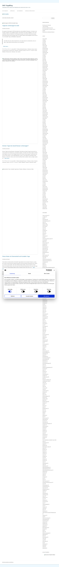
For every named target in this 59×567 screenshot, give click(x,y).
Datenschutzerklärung (30, 10)
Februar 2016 (45, 186)
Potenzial (44, 431)
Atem (36, 50)
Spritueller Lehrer (45, 489)
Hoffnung (44, 337)
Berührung (44, 245)
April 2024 (44, 75)
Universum (44, 511)
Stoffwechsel (45, 494)
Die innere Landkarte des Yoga (48, 27)
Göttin (44, 320)
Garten (44, 309)
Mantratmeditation (46, 396)
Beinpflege (44, 244)
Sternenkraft (45, 493)
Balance (44, 241)
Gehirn (44, 311)
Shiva (43, 475)
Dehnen (44, 264)
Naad (43, 412)
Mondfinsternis (45, 408)
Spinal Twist (45, 487)
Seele (43, 461)
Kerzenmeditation (45, 352)
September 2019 (45, 142)
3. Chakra (44, 216)
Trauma (44, 508)
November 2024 (45, 66)
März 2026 (44, 44)
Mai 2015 (44, 194)
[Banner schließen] (54, 270)
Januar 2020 (45, 138)
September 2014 (45, 201)
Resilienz (44, 449)
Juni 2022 (44, 104)
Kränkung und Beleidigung (47, 367)
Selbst (44, 464)
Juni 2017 (44, 175)
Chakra (44, 257)
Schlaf (44, 457)
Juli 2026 (44, 40)
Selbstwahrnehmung (46, 468)
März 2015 (44, 197)
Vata (43, 516)
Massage (44, 397)
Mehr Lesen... (5, 46)
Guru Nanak (44, 326)
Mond (43, 407)
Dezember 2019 (45, 140)
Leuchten (44, 383)
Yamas (44, 538)
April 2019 (44, 149)
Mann (43, 393)
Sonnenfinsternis (45, 486)
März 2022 (44, 108)
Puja (43, 438)
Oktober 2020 (45, 131)
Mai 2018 (44, 163)
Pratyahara (44, 435)
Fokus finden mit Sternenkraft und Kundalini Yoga (16, 256)
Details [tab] (29, 273)
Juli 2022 (44, 103)
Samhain (44, 453)
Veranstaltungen (45, 519)
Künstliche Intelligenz (46, 379)
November (44, 420)
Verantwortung (45, 520)
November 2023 (45, 82)
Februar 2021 (45, 126)
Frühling (44, 308)
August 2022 (45, 101)
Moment (44, 405)
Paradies (44, 424)
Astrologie (44, 230)
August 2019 (45, 144)
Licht (43, 385)
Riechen (44, 450)
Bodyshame (44, 256)
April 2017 (44, 178)
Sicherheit (44, 476)
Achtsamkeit (45, 219)
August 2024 (45, 70)
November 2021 (45, 114)
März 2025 (44, 60)
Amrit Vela (44, 226)
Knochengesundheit (46, 357)
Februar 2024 (45, 78)
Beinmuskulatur (45, 242)
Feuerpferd (44, 301)
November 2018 (45, 156)
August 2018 (45, 159)
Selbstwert (44, 471)
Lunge (44, 389)
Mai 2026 (44, 42)
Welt (43, 530)
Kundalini (44, 375)
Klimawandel (45, 356)
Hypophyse (44, 341)
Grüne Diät (44, 323)
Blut (43, 253)
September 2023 (45, 85)
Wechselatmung (45, 527)
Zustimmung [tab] (12, 273)
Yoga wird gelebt (45, 26)
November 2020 (45, 130)
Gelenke (44, 315)
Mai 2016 (44, 185)
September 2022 (45, 100)
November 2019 (45, 141)
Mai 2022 (44, 105)
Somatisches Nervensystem (47, 482)
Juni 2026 (44, 41)
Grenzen (44, 322)
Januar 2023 (45, 96)
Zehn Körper (45, 541)
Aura (43, 237)
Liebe (43, 386)
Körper (44, 364)
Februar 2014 (45, 205)
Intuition (20, 162)
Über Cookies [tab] (47, 273)
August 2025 (45, 53)
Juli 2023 (44, 88)
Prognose (27, 162)
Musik (44, 409)
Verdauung (44, 522)
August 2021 (45, 118)
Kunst (43, 378)
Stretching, (44, 497)
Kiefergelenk (45, 353)
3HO (43, 218)
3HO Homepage (20, 10)
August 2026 (45, 38)
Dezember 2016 (45, 181)
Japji (43, 348)
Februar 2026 (45, 45)
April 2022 (44, 107)
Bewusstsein (45, 249)
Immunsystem (45, 344)
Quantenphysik (45, 442)
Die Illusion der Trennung (47, 25)
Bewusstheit (45, 248)
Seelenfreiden (45, 463)
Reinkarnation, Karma (46, 446)
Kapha (44, 349)
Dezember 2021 (45, 112)
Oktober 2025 (45, 51)
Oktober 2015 (45, 190)
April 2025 (44, 59)
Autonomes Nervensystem (47, 238)
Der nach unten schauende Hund (48, 267)
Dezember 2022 (45, 97)
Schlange (44, 459)
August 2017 (45, 174)
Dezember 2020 (45, 129)
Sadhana (44, 452)
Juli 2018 (44, 160)
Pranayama (16, 50)
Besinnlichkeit (45, 246)
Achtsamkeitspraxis (46, 220)
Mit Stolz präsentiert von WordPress (7, 562)
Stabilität (44, 490)
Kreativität (44, 368)
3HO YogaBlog (7, 5)
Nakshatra (44, 415)
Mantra (44, 394)
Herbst (44, 331)
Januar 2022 (45, 111)
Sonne (44, 483)
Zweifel (44, 546)
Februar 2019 (45, 152)
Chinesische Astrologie (46, 259)
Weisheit (44, 528)
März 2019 (44, 151)
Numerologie (45, 422)
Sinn (43, 478)
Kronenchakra (45, 374)
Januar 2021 (45, 127)
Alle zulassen (46, 296)
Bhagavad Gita (45, 252)
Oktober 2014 (45, 200)
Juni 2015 (44, 193)
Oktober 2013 (45, 208)
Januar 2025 (45, 63)
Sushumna (44, 500)
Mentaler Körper (45, 401)
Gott (43, 319)
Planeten (44, 430)
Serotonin (44, 472)
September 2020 (45, 133)
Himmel (44, 335)
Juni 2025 (44, 56)
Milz (43, 404)
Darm (43, 263)
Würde (44, 535)
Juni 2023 (44, 89)
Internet (44, 345)
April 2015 (44, 196)
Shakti (44, 474)
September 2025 (45, 52)
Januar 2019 (45, 153)
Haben (44, 327)
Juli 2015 (44, 192)
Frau (43, 304)
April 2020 (44, 137)
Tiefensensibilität (45, 504)
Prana (43, 433)
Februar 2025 (45, 62)
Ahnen (44, 222)
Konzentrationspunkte (46, 363)
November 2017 (45, 171)
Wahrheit (44, 526)
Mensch (44, 400)
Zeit (43, 542)
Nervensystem (11, 50)
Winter (44, 531)
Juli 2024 (44, 71)
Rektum (44, 448)
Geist (43, 312)
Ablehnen (13, 296)
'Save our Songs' (45, 215)
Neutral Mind (45, 419)
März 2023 (44, 93)
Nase (43, 416)
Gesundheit (44, 318)
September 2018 (45, 157)
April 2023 (44, 92)
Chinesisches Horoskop (46, 260)
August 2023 (45, 86)
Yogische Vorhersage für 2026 (10, 25)
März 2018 (44, 166)
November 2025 (45, 49)
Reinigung (44, 445)
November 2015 (45, 189)
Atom (43, 234)
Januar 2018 (45, 168)
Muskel (44, 411)
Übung (44, 509)
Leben (44, 382)
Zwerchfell (44, 548)
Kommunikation (45, 359)
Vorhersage (21, 50)
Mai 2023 (44, 90)
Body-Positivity (45, 255)
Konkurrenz (44, 360)
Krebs (43, 370)
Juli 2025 (44, 55)
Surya (43, 498)
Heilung (44, 330)
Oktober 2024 (45, 67)
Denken (44, 266)
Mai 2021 (44, 122)
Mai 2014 (44, 203)
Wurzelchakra (45, 537)
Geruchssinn (45, 316)
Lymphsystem (45, 390)
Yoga (16, 51)
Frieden (44, 307)
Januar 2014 (45, 207)
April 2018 (44, 164)
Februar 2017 (45, 179)
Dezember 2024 (45, 64)
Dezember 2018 (45, 155)
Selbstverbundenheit (46, 467)
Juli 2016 (44, 182)
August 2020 (45, 134)
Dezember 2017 (45, 170)
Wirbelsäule (44, 534)
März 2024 (44, 77)
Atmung (44, 233)
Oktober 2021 (45, 115)
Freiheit (44, 305)
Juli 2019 (44, 145)
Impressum (12, 10)
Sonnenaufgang (45, 485)
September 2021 (45, 116)
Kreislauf (44, 371)
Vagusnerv (44, 515)
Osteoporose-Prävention (47, 423)
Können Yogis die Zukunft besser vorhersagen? (15, 146)
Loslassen (44, 387)
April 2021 (44, 123)
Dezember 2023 (45, 81)
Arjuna (44, 229)
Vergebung (44, 523)
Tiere (43, 505)
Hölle (43, 338)
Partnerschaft (45, 426)
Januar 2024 (45, 79)
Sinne (43, 479)
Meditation (4, 51)
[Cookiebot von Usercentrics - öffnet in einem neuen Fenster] (47, 270)
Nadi (43, 413)
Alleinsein (44, 223)
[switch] (23, 291)
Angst (43, 227)
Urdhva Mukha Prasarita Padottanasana (49, 512)
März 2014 (44, 204)
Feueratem (44, 300)
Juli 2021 (44, 119)
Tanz (43, 502)
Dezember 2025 (45, 48)
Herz (43, 333)
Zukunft (24, 50)
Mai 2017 (44, 177)
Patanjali (44, 427)
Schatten (44, 456)
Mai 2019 (44, 148)
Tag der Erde (45, 501)
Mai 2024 (44, 74)
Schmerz (44, 460)
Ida (43, 342)
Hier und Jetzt (45, 334)
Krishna (44, 372)
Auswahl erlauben (29, 296)
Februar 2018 (45, 167)
